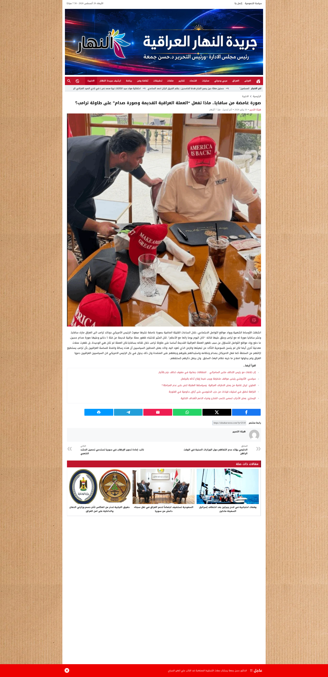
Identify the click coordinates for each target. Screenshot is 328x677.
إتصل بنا (238, 3)
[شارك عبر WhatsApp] (187, 412)
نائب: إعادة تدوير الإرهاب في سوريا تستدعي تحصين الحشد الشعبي (112, 449)
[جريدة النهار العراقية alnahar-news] (164, 42)
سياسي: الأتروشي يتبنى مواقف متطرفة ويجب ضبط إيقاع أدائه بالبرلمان (218, 378)
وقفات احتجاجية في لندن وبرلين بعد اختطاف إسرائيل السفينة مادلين (227, 509)
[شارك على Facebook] (246, 412)
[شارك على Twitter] (216, 412)
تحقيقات (157, 81)
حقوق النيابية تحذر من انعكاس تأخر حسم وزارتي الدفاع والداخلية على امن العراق (100, 509)
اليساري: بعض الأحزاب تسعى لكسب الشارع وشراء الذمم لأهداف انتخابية (218, 398)
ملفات (170, 81)
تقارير (182, 81)
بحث (69, 81)
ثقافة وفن (142, 81)
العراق (235, 81)
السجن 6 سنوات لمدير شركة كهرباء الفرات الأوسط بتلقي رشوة (217, 670)
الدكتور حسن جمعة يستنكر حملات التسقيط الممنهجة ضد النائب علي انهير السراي (91, 88)
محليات (205, 81)
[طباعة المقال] (98, 412)
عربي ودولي (220, 81)
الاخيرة (91, 81)
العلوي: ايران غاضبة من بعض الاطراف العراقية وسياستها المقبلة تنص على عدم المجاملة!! (209, 385)
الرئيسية (258, 81)
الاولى (247, 81)
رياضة (129, 81)
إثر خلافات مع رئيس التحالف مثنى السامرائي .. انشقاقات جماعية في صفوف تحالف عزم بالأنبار (207, 372)
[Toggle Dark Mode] (77, 81)
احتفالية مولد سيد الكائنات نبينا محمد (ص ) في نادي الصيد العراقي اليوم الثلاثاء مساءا (180, 88)
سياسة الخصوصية (253, 3)
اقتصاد (193, 81)
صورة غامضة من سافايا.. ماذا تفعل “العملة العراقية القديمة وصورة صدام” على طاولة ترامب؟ (168, 103)
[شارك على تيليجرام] (128, 412)
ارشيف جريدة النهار (110, 81)
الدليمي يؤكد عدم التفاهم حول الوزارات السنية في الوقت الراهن (216, 449)
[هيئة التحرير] (254, 435)
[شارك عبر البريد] (157, 412)
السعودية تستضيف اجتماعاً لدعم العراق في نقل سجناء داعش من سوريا (163, 509)
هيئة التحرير (255, 109)
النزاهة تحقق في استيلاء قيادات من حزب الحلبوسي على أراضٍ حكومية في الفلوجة (212, 391)
